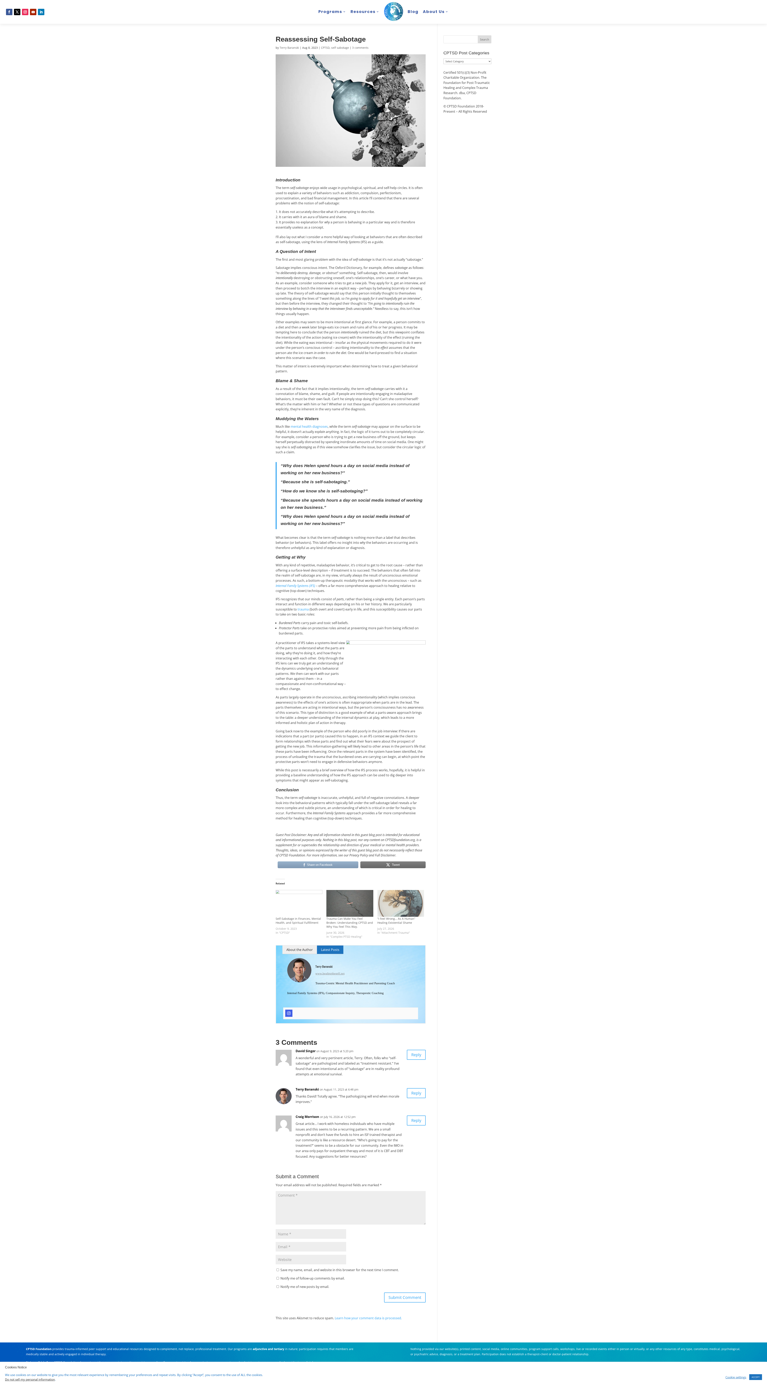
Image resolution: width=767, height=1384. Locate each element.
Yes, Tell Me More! (402, 711)
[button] (764, 2)
